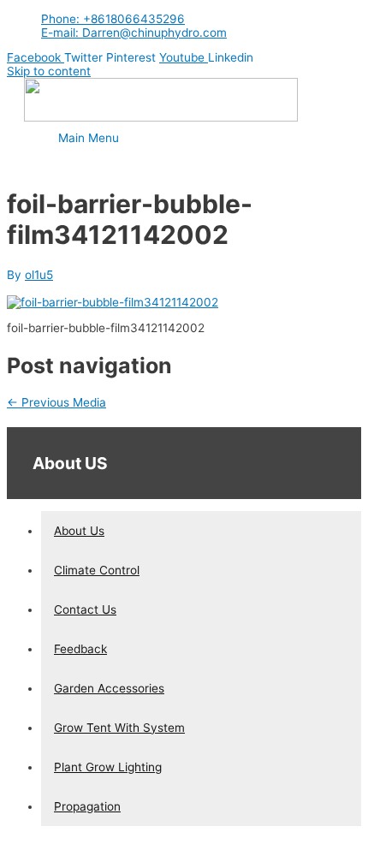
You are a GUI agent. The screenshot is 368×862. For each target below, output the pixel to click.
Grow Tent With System (119, 727)
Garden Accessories (109, 688)
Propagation (87, 806)
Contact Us (85, 609)
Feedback (80, 649)
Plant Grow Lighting (108, 767)
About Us (79, 531)
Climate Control (96, 570)
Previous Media (56, 402)
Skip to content (49, 71)
